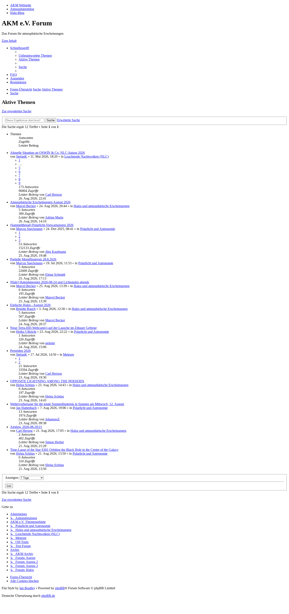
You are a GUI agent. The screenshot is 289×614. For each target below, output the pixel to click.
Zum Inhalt (9, 41)
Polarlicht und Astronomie (97, 229)
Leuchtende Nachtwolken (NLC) (86, 156)
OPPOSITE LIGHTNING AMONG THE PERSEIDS (47, 381)
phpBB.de (48, 595)
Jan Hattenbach (26, 408)
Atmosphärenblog (22, 9)
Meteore (68, 354)
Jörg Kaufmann (55, 251)
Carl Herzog (53, 194)
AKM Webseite (20, 5)
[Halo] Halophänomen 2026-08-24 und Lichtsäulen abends (49, 282)
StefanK (21, 156)
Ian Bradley (27, 588)
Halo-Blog (17, 13)
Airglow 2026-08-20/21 (26, 427)
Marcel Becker (26, 206)
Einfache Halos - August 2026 (30, 305)
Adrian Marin (54, 217)
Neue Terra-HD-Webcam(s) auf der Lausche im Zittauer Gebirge (53, 328)
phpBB (60, 588)
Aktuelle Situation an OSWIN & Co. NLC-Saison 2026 (47, 152)
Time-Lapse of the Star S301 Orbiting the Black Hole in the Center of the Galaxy (64, 450)
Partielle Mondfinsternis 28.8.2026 (33, 259)
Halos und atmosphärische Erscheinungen (101, 206)
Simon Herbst (54, 442)
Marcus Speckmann (29, 229)
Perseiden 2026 (20, 350)
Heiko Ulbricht (26, 331)
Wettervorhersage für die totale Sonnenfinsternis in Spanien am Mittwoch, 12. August (67, 404)
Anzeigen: (12, 477)
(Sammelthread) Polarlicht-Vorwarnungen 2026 (41, 225)
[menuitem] (35, 55)
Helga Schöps (25, 385)
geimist (50, 343)
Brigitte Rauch (26, 309)
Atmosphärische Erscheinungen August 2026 (40, 202)
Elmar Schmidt (55, 274)
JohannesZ (52, 419)
